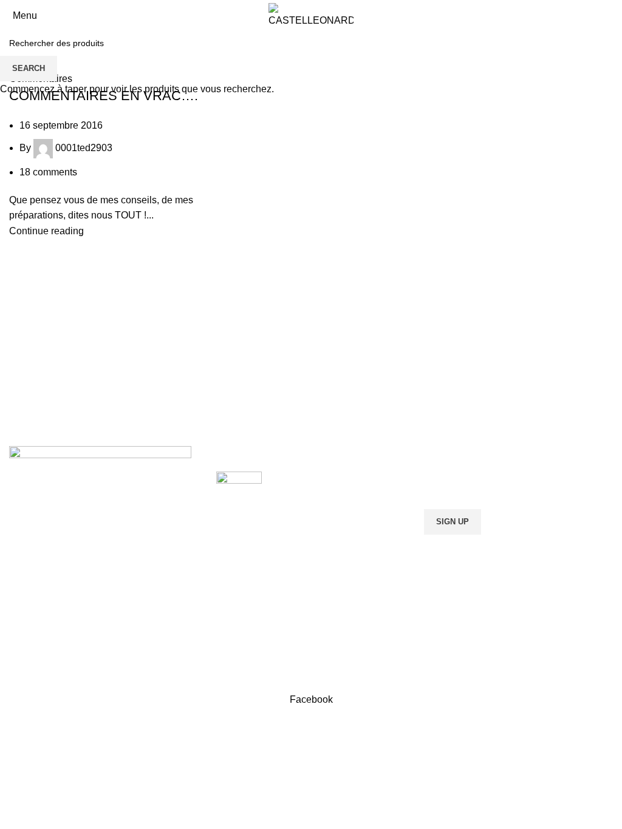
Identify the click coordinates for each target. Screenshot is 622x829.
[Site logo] (311, 15)
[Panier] (612, 15)
